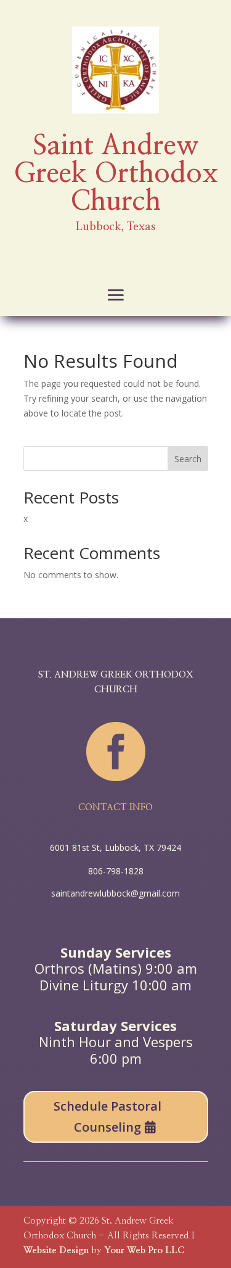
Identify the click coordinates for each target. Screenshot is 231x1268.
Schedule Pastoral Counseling (107, 1116)
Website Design (56, 1250)
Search (187, 459)
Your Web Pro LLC (144, 1250)
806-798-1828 (116, 871)
